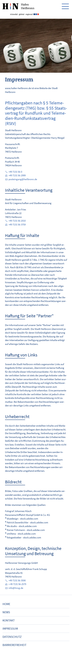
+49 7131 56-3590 (17, 580)
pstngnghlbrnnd (22, 179)
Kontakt (9, 620)
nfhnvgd (15, 588)
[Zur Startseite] (21, 9)
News (6, 612)
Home (6, 604)
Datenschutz (12, 636)
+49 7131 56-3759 (17, 224)
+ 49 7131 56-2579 (17, 584)
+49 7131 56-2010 (17, 220)
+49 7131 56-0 (15, 171)
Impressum (10, 628)
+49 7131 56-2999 (17, 175)
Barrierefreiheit (14, 644)
